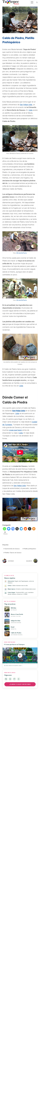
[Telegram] (21, 529)
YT (14, 679)
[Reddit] (25, 529)
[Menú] (32, 2)
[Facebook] (13, 529)
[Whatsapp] (4, 529)
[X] (17, 529)
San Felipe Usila (26, 105)
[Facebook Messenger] (9, 529)
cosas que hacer (15, 430)
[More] (34, 529)
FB (6, 679)
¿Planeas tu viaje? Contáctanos (20, 684)
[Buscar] (37, 2)
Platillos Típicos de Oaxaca (12, 552)
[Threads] (30, 529)
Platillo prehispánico (29, 548)
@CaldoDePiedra (21, 253)
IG (10, 679)
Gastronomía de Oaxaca (12, 548)
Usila (30, 110)
